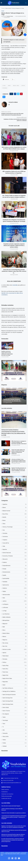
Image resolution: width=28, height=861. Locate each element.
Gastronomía (14, 585)
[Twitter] (12, 858)
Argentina (14, 504)
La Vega (4, 85)
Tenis (14, 723)
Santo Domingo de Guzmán (14, 694)
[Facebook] (9, 858)
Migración (14, 623)
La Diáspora (14, 604)
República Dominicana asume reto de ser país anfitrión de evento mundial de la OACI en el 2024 (7, 353)
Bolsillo (14, 517)
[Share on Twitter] (18, 94)
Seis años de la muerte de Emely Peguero (10, 805)
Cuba (14, 546)
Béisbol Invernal (14, 510)
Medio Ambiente (14, 617)
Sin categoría (14, 714)
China (14, 523)
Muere (9, 85)
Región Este (14, 675)
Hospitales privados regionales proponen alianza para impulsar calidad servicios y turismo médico (14, 245)
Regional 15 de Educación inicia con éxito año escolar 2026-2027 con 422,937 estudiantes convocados (18, 469)
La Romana (14, 607)
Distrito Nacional (14, 552)
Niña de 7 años (16, 85)
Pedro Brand (14, 656)
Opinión (14, 652)
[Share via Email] (4, 97)
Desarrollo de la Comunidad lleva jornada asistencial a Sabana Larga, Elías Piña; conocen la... (14, 271)
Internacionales (14, 594)
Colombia (14, 533)
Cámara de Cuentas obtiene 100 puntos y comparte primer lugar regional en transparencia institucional (18, 451)
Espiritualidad (14, 578)
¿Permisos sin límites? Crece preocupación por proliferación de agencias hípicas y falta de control (18, 460)
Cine (14, 530)
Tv (14, 726)
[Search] (26, 3)
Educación (14, 559)
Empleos (14, 562)
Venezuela (14, 733)
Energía (14, 568)
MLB (14, 626)
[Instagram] (15, 858)
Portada (3, 8)
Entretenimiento (14, 572)
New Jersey (14, 643)
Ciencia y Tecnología (14, 527)
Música (14, 636)
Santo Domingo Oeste (14, 704)
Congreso (14, 539)
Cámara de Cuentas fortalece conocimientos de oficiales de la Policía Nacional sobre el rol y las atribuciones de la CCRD (13, 432)
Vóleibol (14, 746)
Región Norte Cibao (14, 678)
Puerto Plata (14, 665)
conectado (14, 285)
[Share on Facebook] (15, 94)
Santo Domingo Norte (14, 701)
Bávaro (14, 507)
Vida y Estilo (14, 736)
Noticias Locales (14, 649)
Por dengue (4, 88)
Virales (14, 743)
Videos (14, 739)
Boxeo (14, 520)
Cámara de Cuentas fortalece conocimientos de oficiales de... (12, 400)
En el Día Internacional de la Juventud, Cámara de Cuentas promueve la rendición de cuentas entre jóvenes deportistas (12, 840)
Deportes (14, 549)
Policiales (14, 659)
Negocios (14, 639)
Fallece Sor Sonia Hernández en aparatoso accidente (13, 812)
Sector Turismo (14, 710)
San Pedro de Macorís (14, 688)
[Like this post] (11, 94)
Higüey (14, 591)
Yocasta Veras (9, 16)
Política (14, 662)
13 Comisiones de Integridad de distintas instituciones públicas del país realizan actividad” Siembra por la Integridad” (13, 817)
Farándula (14, 581)
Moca (14, 630)
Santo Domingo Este (14, 697)
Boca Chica (14, 514)
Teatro (14, 717)
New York (14, 646)
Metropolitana (14, 620)
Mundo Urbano (14, 633)
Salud (14, 685)
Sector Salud (14, 707)
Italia (14, 597)
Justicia (14, 601)
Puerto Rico (14, 668)
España (14, 575)
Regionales (14, 681)
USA (14, 730)
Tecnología (14, 720)
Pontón (23, 85)
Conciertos (14, 536)
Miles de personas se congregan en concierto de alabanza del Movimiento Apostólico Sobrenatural (18, 442)
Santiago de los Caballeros (14, 691)
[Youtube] (19, 858)
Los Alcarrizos (14, 614)
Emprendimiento (14, 565)
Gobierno (14, 588)
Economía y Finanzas (14, 556)
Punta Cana (14, 672)
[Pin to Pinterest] (21, 94)
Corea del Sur (14, 543)
